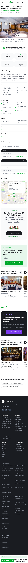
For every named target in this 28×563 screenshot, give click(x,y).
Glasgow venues (5, 513)
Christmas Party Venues (19, 468)
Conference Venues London (7, 465)
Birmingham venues (6, 503)
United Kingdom (5, 39)
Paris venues (4, 539)
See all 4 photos (22, 35)
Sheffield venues (5, 531)
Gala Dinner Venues (6, 484)
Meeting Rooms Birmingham (18, 513)
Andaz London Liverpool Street (11, 10)
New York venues (5, 537)
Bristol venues (4, 508)
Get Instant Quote (8, 560)
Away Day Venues (5, 475)
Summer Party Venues (6, 470)
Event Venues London (6, 481)
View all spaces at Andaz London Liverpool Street (12, 306)
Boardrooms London (19, 478)
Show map (4, 15)
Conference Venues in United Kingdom (12, 383)
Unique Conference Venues (7, 468)
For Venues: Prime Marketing (19, 424)
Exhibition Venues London (7, 487)
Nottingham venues (6, 526)
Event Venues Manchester (20, 502)
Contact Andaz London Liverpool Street (20, 560)
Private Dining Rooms (6, 473)
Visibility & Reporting (6, 423)
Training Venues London (7, 478)
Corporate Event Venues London (20, 481)
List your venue (18, 428)
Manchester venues (6, 501)
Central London (20, 39)
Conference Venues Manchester (19, 499)
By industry (4, 425)
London (12, 39)
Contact (3, 454)
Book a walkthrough (6, 427)
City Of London (5, 41)
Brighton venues (5, 518)
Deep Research (18, 417)
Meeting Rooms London (19, 475)
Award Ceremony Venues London (20, 484)
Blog (3, 446)
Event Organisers (5, 434)
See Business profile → (20, 150)
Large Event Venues (19, 487)
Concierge (17, 421)
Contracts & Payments (6, 421)
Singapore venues (5, 547)
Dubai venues (4, 542)
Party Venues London (19, 470)
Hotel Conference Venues (20, 465)
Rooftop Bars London (19, 473)
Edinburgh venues (5, 506)
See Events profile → (21, 160)
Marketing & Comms (6, 438)
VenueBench (4, 448)
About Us (4, 444)
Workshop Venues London (20, 489)
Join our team (18, 444)
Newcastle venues (5, 523)
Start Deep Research (15, 331)
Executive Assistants (6, 436)
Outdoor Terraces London (7, 492)
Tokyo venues (4, 544)
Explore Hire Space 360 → (14, 262)
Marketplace (18, 419)
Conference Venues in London (10, 386)
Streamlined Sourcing (6, 419)
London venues (5, 498)
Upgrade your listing (19, 448)
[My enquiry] (25, 2)
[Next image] (20, 282)
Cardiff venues (5, 521)
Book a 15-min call (15, 233)
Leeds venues (4, 511)
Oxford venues (5, 528)
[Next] (25, 272)
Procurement (4, 433)
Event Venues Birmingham (20, 510)
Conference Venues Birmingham (19, 507)
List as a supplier (19, 430)
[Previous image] (3, 282)
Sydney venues (5, 549)
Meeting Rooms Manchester (20, 504)
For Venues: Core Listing (20, 426)
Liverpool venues (5, 516)
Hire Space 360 (5, 417)
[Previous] (20, 272)
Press (3, 452)
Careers (3, 450)
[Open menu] (3, 2)
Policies (3, 456)
